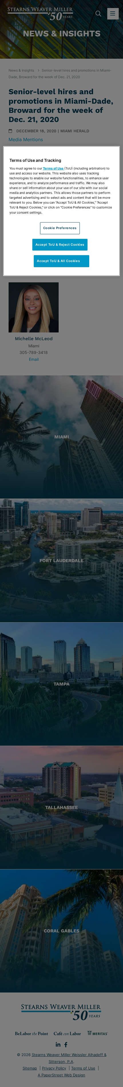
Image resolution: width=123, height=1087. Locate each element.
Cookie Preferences (60, 228)
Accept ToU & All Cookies (61, 261)
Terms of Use (53, 168)
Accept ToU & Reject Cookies (59, 245)
